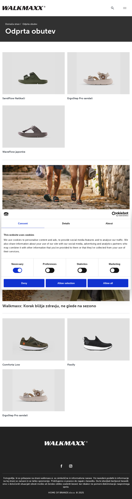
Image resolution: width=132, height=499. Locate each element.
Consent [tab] (23, 223)
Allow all (108, 283)
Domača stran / (13, 24)
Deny (24, 283)
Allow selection (66, 283)
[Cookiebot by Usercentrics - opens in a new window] (114, 214)
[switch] (49, 270)
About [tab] (109, 223)
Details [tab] (66, 223)
